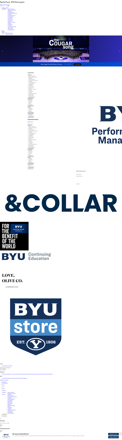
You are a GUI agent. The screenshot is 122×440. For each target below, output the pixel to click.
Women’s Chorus (10, 28)
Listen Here (77, 64)
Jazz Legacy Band (10, 16)
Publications (25, 378)
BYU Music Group (5, 374)
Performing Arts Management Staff (7, 378)
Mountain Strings (10, 19)
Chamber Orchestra (11, 12)
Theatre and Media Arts (49, 374)
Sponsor (11, 34)
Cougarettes (10, 14)
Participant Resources (16, 378)
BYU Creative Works (22, 374)
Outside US (30, 104)
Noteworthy (10, 21)
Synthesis (9, 23)
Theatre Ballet (10, 24)
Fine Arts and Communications (36, 374)
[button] (120, 434)
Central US (30, 102)
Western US (30, 100)
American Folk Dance (11, 9)
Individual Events (31, 116)
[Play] (77, 171)
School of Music (43, 374)
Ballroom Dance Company (12, 10)
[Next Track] (84, 171)
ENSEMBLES (4, 9)
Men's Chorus (31, 85)
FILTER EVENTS (30, 121)
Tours (29, 165)
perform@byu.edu (5, 365)
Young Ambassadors (11, 29)
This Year (30, 110)
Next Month (31, 109)
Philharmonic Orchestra (11, 22)
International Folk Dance (11, 15)
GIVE (3, 33)
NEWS (3, 30)
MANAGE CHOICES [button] (113, 434)
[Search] (8, 6)
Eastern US (30, 101)
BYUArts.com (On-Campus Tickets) (13, 374)
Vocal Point (9, 25)
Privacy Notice (4, 381)
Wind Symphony (10, 27)
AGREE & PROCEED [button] (113, 437)
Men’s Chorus (10, 18)
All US (30, 103)
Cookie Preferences (5, 383)
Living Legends (10, 17)
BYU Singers (10, 11)
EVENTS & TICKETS (5, 7)
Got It (1, 430)
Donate (11, 33)
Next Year (30, 111)
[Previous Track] (81, 171)
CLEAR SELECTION (31, 105)
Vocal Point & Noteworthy (12, 26)
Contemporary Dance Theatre (12, 13)
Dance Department (28, 374)
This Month (30, 108)
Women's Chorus (31, 95)
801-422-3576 (10, 365)
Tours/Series (30, 114)
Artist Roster (21, 378)
